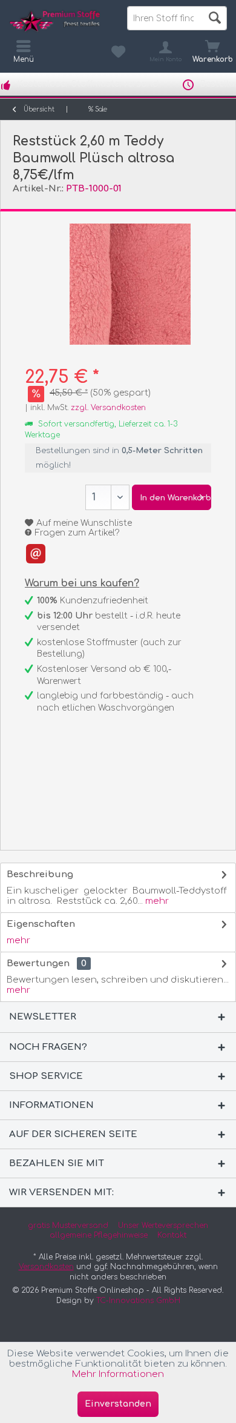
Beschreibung (40, 874)
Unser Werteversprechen (163, 1225)
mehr (156, 901)
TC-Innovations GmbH (138, 1300)
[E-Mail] (35, 553)
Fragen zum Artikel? (76, 532)
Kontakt (171, 1235)
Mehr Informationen (118, 1374)
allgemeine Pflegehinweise (99, 1235)
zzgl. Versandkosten (108, 407)
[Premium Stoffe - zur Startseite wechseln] (59, 21)
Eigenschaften (41, 924)
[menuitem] (212, 51)
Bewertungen (38, 963)
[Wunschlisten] (118, 51)
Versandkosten (46, 1266)
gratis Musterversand (68, 1225)
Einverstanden (118, 1403)
